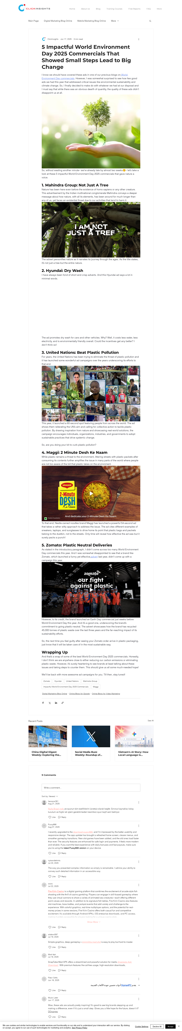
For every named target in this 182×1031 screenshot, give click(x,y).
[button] (150, 21)
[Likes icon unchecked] (50, 817)
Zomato (46, 681)
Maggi (95, 687)
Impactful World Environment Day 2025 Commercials (65, 687)
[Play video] (91, 229)
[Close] (178, 1026)
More (113, 20)
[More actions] (138, 39)
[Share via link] (62, 703)
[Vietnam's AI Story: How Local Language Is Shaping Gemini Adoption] (134, 736)
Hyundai (58, 681)
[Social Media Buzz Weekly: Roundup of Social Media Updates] (91, 736)
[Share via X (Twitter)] (49, 703)
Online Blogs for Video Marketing (106, 693)
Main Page (33, 20)
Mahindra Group (90, 681)
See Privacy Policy (79, 1027)
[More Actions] (138, 802)
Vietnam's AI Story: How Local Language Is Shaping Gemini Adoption (134, 753)
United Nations (72, 681)
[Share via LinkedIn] (56, 703)
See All (151, 720)
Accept (170, 1026)
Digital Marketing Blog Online (58, 20)
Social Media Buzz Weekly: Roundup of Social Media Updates (88, 753)
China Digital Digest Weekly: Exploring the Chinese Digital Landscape (45, 753)
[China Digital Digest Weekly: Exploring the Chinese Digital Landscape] (48, 736)
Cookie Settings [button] (141, 1026)
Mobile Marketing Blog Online (91, 20)
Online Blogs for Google (79, 693)
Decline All (157, 1026)
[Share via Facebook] (43, 703)
